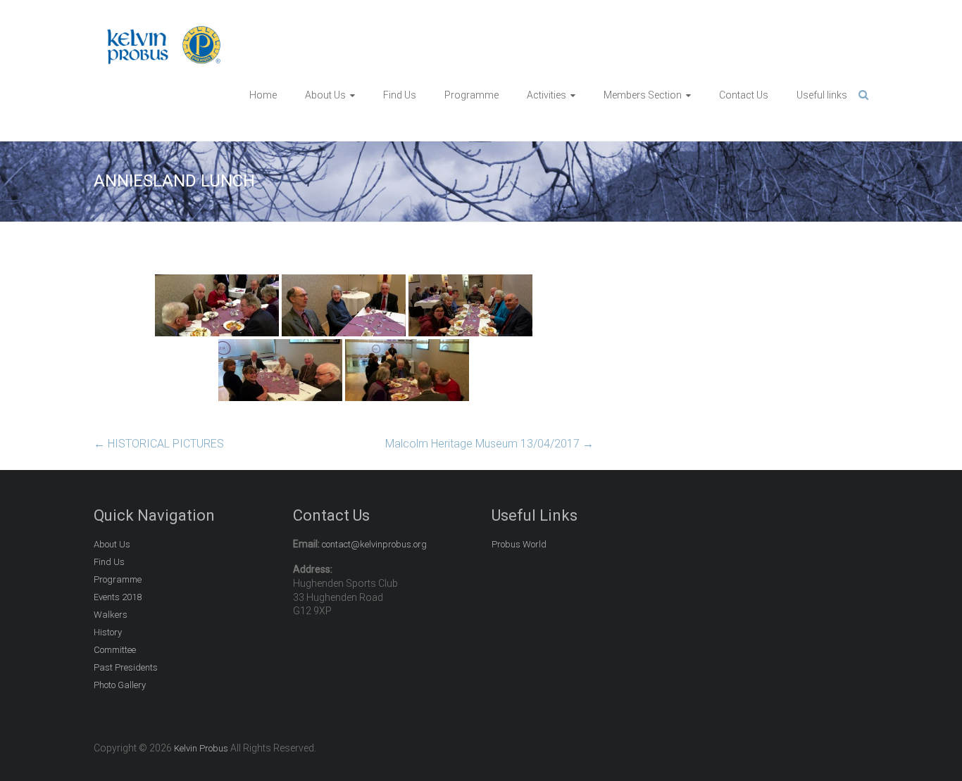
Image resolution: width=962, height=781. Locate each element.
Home (263, 95)
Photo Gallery (120, 685)
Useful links (822, 95)
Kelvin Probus (201, 748)
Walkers (110, 614)
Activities (546, 95)
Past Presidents (126, 667)
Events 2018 (118, 597)
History (108, 632)
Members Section (643, 95)
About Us (325, 95)
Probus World (519, 544)
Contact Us (743, 95)
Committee (115, 650)
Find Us (399, 95)
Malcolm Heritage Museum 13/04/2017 (489, 443)
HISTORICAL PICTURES (159, 443)
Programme (471, 95)
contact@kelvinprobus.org (374, 544)
